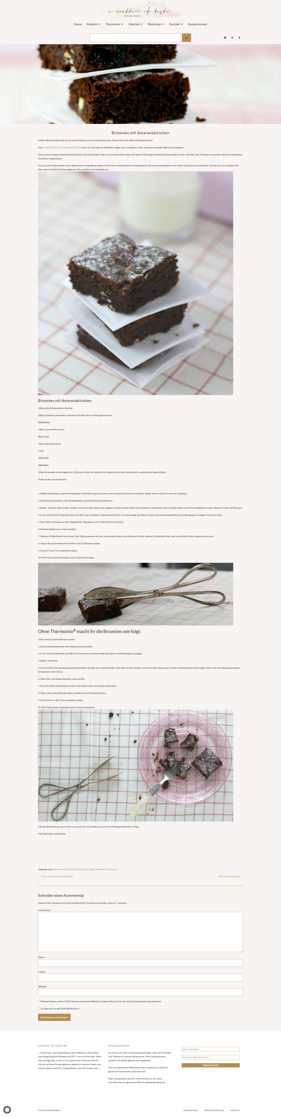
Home (78, 24)
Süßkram (100, 869)
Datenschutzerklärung (214, 1110)
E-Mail (42, 971)
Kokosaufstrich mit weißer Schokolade (62, 147)
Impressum (235, 1110)
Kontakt (174, 24)
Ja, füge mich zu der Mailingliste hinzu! (60, 1008)
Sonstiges (90, 869)
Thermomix (113, 24)
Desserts (71, 869)
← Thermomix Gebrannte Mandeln (55, 876)
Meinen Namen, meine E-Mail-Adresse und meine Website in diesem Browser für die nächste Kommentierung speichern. (101, 1001)
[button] (7, 1110)
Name (42, 957)
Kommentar (45, 910)
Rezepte (92, 24)
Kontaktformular (190, 1110)
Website (42, 986)
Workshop (154, 24)
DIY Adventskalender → (231, 876)
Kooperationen (197, 24)
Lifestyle (134, 24)
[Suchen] (186, 37)
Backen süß (60, 869)
